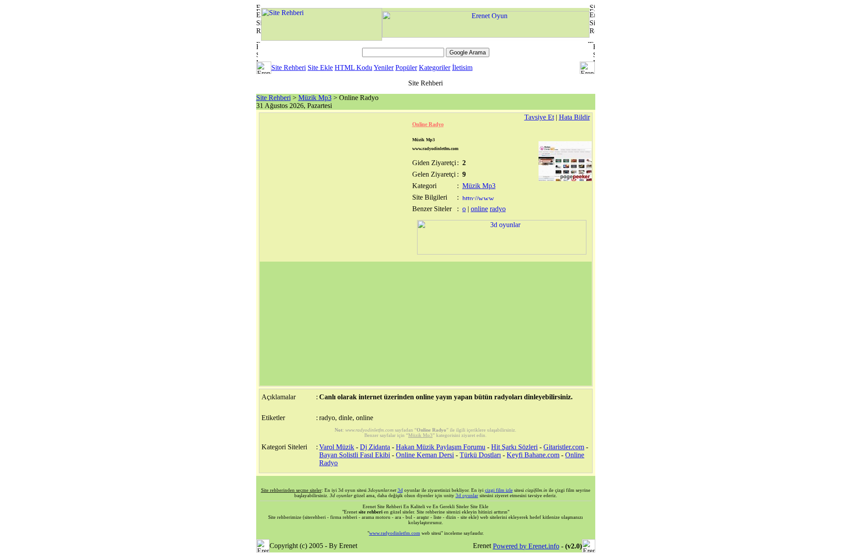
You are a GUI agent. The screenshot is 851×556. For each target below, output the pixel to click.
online (479, 208)
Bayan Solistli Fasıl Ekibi (354, 455)
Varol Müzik (336, 447)
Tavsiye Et (539, 117)
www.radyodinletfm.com (394, 533)
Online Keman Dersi (425, 455)
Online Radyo (428, 124)
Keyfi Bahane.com (533, 455)
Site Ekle (320, 67)
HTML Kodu (353, 67)
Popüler (406, 67)
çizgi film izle (499, 490)
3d (400, 490)
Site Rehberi (288, 67)
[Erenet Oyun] (485, 35)
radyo (498, 208)
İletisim (462, 67)
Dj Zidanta (375, 447)
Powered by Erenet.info (526, 546)
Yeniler (384, 67)
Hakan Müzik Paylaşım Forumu (440, 447)
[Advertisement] (426, 324)
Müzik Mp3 (315, 97)
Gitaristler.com (563, 447)
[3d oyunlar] (501, 252)
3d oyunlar (467, 495)
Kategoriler (434, 67)
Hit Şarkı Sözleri (514, 447)
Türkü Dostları (480, 455)
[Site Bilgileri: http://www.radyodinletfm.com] (479, 197)
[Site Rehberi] (321, 38)
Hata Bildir (574, 117)
